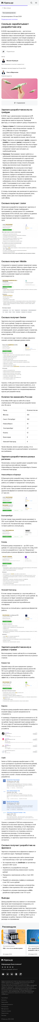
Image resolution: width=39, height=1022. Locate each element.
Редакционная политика (9, 19)
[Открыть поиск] (31, 2)
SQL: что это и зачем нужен (13, 948)
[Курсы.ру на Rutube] (20, 974)
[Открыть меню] (36, 2)
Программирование (9, 13)
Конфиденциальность (7, 1004)
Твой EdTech (4, 998)
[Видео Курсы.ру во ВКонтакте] (16, 974)
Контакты (4, 1000)
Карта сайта (4, 1002)
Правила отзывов (6, 1011)
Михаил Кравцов (12, 61)
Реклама (3, 1015)
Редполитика (4, 1013)
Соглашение (4, 1006)
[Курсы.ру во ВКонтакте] (11, 974)
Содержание (21, 103)
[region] (19, 426)
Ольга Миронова (12, 72)
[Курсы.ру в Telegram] (7, 974)
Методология (5, 1009)
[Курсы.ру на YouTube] (3, 974)
